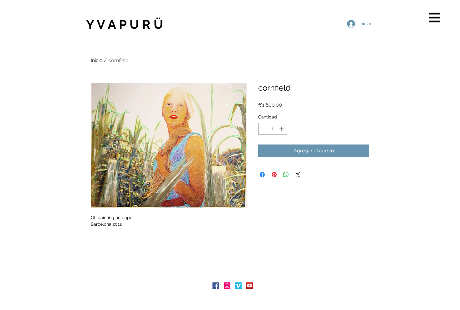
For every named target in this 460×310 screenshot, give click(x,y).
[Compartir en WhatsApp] (286, 174)
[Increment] (282, 128)
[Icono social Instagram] (227, 285)
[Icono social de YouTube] (249, 285)
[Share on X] (298, 174)
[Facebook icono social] (215, 285)
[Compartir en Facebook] (262, 174)
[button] (434, 18)
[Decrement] (263, 128)
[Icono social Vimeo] (238, 285)
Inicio (97, 60)
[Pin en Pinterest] (274, 174)
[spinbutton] (272, 128)
